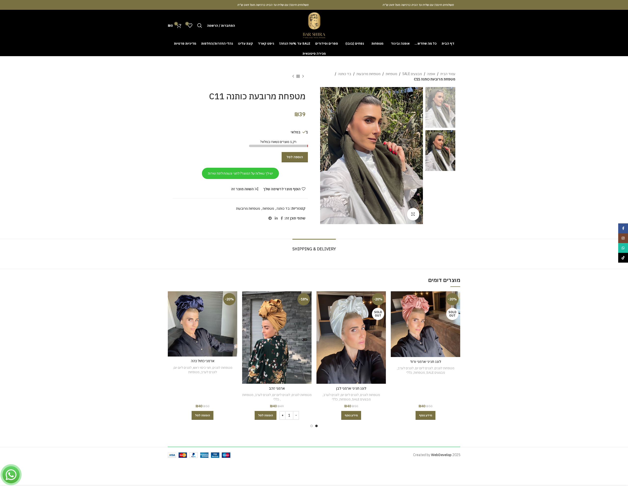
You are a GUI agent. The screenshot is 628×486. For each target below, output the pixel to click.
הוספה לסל (295, 157)
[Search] (200, 25)
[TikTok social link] (623, 258)
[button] (265, 415)
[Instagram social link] (623, 238)
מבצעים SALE (412, 74)
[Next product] (293, 76)
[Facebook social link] (281, 218)
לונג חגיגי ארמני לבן (351, 388)
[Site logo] (314, 25)
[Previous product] (303, 76)
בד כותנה (344, 74)
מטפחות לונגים (444, 368)
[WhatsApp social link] (623, 248)
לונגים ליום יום (424, 368)
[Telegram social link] (270, 218)
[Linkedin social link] (276, 218)
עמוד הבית (447, 74)
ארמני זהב (277, 388)
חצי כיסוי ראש (202, 367)
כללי (409, 372)
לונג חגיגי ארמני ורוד (425, 361)
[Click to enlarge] (413, 214)
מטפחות (391, 74)
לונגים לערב (406, 368)
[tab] (314, 246)
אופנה (431, 74)
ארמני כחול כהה (202, 361)
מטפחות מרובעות (368, 74)
